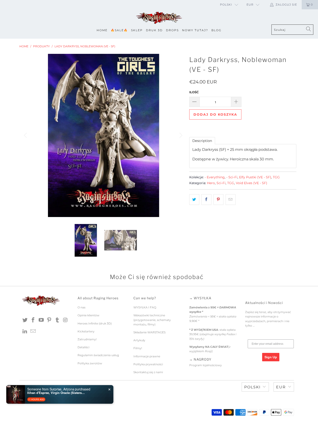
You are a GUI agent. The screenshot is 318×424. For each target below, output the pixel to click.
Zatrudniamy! (87, 339)
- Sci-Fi (231, 177)
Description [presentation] (202, 140)
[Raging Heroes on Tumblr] (57, 320)
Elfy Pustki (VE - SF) (255, 177)
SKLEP (137, 30)
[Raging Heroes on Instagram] (65, 320)
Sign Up (270, 357)
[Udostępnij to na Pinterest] (218, 199)
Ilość (194, 92)
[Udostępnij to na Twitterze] (194, 199)
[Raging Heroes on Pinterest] (49, 320)
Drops (172, 30)
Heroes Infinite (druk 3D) (95, 323)
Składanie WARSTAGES (149, 332)
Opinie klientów (88, 315)
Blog (216, 30)
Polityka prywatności (148, 364)
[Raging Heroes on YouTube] (41, 320)
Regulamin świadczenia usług (98, 355)
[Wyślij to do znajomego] (231, 199)
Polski (226, 4)
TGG (276, 177)
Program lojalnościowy (205, 365)
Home (102, 30)
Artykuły (139, 340)
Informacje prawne (146, 356)
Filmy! (137, 348)
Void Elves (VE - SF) (251, 183)
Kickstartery (86, 331)
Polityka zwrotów (90, 363)
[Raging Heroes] (159, 18)
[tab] (202, 140)
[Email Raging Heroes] (33, 331)
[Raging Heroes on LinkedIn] (25, 331)
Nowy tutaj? (195, 30)
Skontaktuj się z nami (148, 372)
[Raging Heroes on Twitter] (25, 320)
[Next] (180, 135)
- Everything (215, 177)
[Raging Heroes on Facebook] (33, 320)
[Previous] (26, 135)
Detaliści (83, 347)
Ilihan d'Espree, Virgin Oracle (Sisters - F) (56, 393)
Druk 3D (154, 30)
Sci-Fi (221, 183)
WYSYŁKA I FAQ (144, 307)
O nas (81, 307)
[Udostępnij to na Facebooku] (206, 199)
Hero (211, 183)
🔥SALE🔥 (119, 30)
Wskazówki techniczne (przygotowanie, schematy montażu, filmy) (152, 320)
